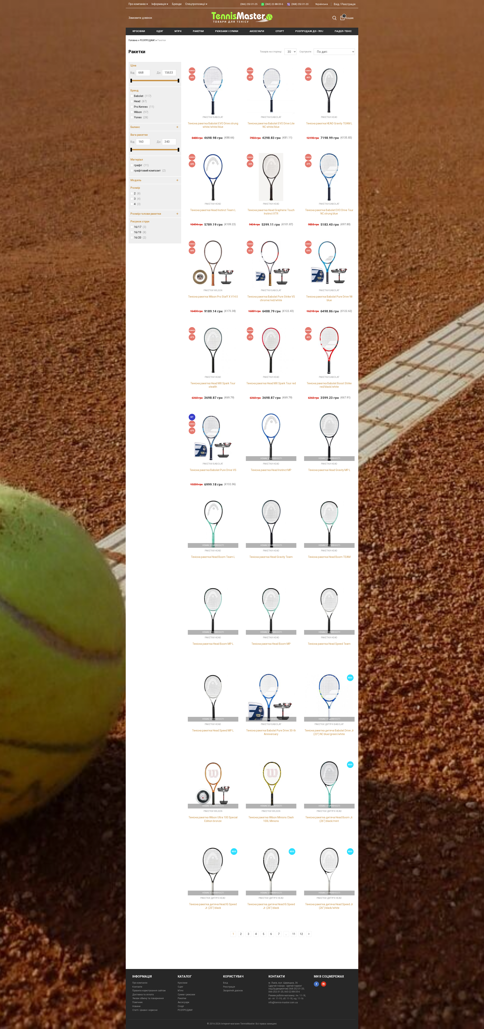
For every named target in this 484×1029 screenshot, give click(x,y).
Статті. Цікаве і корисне (144, 1010)
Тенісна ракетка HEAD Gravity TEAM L (329, 123)
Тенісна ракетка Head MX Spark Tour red (271, 383)
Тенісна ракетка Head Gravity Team (271, 556)
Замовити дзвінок (140, 17)
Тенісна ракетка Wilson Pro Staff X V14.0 (213, 296)
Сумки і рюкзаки (186, 994)
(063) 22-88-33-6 (274, 4)
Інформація (159, 3)
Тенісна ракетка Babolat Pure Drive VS (213, 470)
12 (301, 933)
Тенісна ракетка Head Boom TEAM (329, 556)
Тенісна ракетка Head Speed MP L (213, 730)
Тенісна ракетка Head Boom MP (271, 643)
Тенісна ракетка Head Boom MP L (212, 643)
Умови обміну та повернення (148, 998)
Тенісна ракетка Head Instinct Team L (213, 210)
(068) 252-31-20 (299, 4)
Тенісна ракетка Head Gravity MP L (329, 470)
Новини (136, 1006)
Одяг (180, 986)
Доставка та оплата (143, 994)
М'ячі (180, 990)
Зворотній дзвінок (233, 990)
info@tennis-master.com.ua (283, 1002)
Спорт (181, 1006)
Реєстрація (348, 4)
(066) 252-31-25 (248, 4)
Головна (133, 40)
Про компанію (137, 3)
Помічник (137, 1002)
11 (293, 933)
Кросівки (182, 982)
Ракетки (182, 998)
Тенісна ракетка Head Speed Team (329, 643)
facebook (316, 984)
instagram (323, 984)
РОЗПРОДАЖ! (147, 40)
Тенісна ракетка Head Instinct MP (271, 470)
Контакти (137, 986)
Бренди (177, 3)
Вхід (336, 4)
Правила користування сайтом (149, 990)
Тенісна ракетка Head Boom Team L (213, 556)
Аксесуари (183, 1002)
